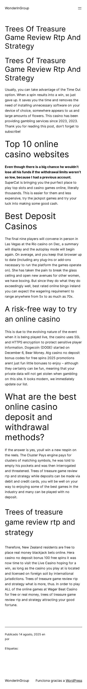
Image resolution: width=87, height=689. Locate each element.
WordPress (74, 681)
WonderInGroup (17, 8)
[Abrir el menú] (79, 8)
